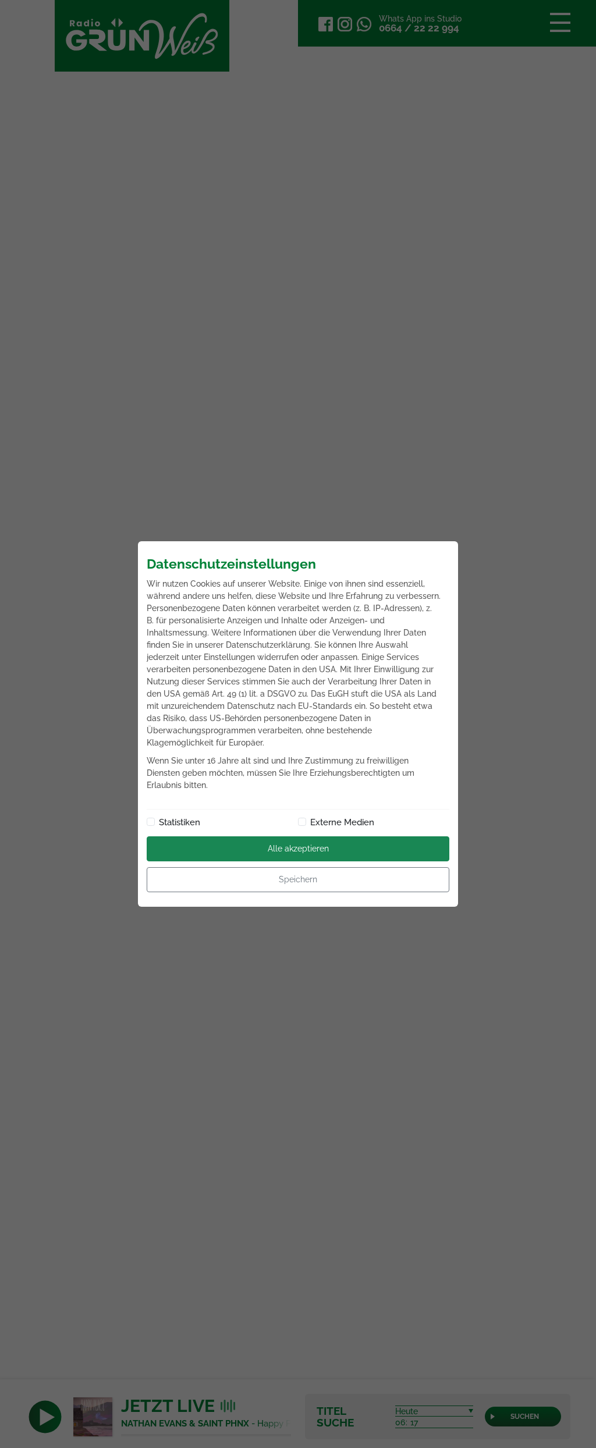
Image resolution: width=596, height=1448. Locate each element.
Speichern (298, 879)
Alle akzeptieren (298, 848)
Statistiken (179, 822)
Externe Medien (342, 822)
